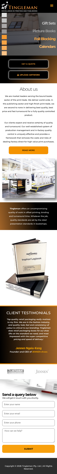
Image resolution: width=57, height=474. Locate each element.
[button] (51, 5)
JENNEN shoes (39, 351)
